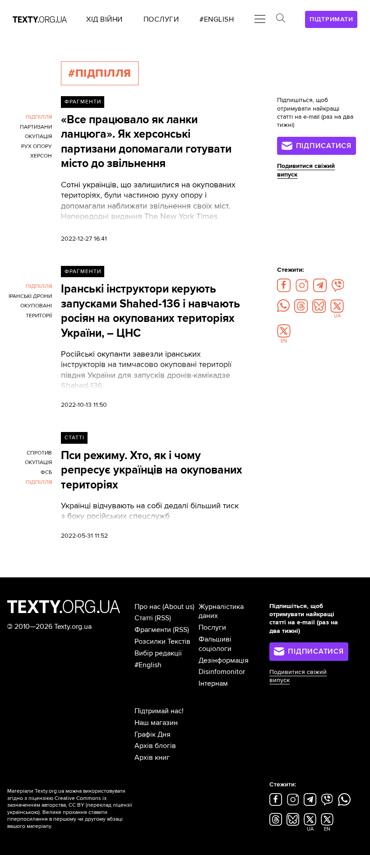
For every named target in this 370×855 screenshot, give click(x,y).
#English (148, 664)
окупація (38, 136)
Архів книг (152, 757)
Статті (74, 437)
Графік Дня (152, 734)
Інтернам (213, 683)
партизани (36, 127)
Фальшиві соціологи (215, 644)
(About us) (178, 606)
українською (22, 812)
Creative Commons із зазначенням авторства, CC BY (56, 802)
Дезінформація (224, 660)
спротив (39, 453)
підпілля (39, 117)
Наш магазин (156, 722)
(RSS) (163, 618)
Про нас (147, 606)
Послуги (212, 627)
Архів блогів (155, 745)
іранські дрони (30, 296)
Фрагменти (83, 101)
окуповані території (36, 310)
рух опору (36, 146)
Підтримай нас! (159, 711)
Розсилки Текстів (162, 641)
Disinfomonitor (222, 671)
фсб (46, 472)
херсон (41, 156)
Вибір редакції (158, 653)
